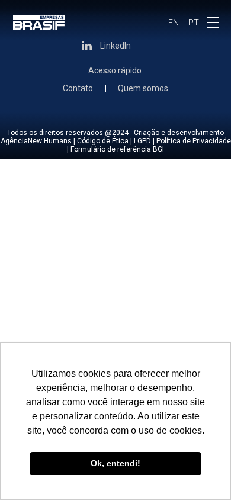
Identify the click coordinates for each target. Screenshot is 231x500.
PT (193, 22)
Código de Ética (103, 141)
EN (173, 22)
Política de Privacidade (193, 141)
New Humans (50, 141)
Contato (78, 88)
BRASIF (38, 22)
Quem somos (143, 88)
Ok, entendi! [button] (115, 463)
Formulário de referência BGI (117, 149)
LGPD (142, 141)
